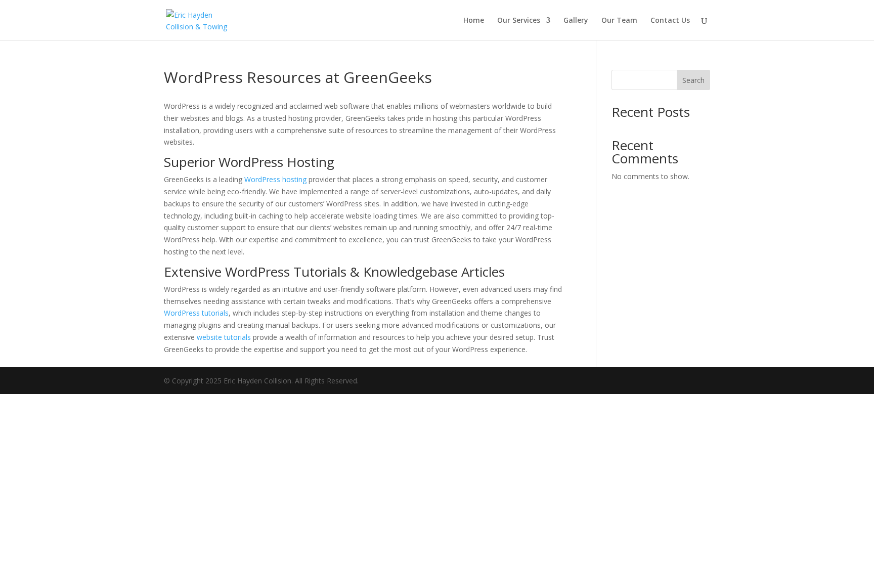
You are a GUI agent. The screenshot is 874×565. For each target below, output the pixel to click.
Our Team (619, 21)
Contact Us (670, 21)
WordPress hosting (275, 179)
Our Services (518, 21)
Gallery (575, 21)
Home (473, 21)
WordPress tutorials (196, 313)
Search (693, 80)
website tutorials (224, 337)
